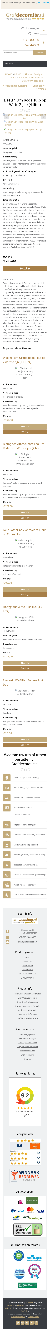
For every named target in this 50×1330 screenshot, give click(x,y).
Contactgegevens (27, 1034)
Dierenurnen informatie (27, 1014)
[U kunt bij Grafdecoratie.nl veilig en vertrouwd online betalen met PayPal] (17, 1212)
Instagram (11, 1305)
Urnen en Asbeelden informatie (28, 1006)
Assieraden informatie (27, 1010)
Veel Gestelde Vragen (28, 1038)
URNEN (18, 74)
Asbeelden (27, 961)
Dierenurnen (27, 969)
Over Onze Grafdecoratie (27, 1002)
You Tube (24, 1311)
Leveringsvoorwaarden (27, 1042)
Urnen (27, 957)
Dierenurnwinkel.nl (18, 1316)
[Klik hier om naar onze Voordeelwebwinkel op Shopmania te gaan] (19, 1278)
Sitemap (27, 1059)
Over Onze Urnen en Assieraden (27, 994)
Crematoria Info (27, 1055)
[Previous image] (6, 116)
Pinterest (20, 1305)
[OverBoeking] (32, 1219)
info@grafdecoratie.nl (27, 942)
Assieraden (28, 965)
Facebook (29, 1302)
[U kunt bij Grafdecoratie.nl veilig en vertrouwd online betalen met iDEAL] (20, 1204)
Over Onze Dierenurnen (27, 998)
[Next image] (43, 116)
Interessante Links (27, 1051)
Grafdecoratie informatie (27, 1018)
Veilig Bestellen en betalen (27, 1046)
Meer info (25, 426)
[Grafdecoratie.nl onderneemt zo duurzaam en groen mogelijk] (27, 1288)
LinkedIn (8, 1308)
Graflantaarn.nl (33, 1316)
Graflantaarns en (27, 974)
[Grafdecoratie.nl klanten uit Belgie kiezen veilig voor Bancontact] (16, 1219)
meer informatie (43, 2)
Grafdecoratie (27, 978)
